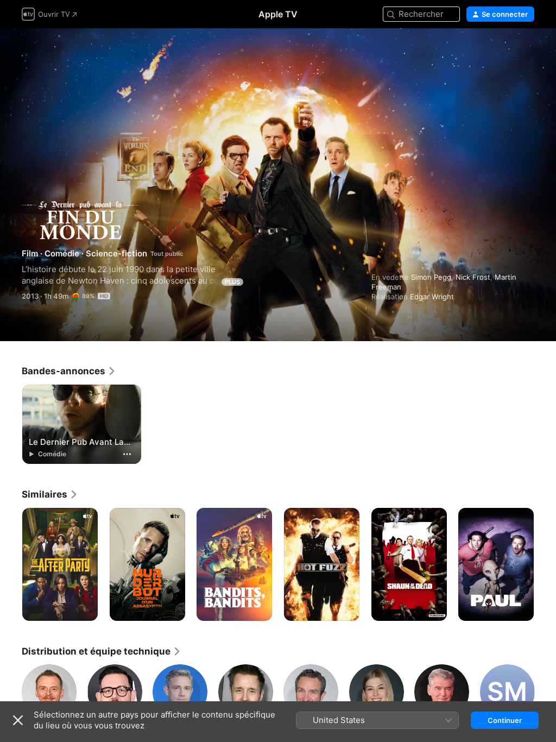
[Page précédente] (10, 564)
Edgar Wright (432, 296)
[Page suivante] (545, 564)
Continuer (505, 720)
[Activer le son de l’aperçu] (526, 49)
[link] (69, 371)
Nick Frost (473, 277)
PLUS (232, 282)
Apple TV (278, 14)
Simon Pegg (431, 277)
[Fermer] (18, 720)
